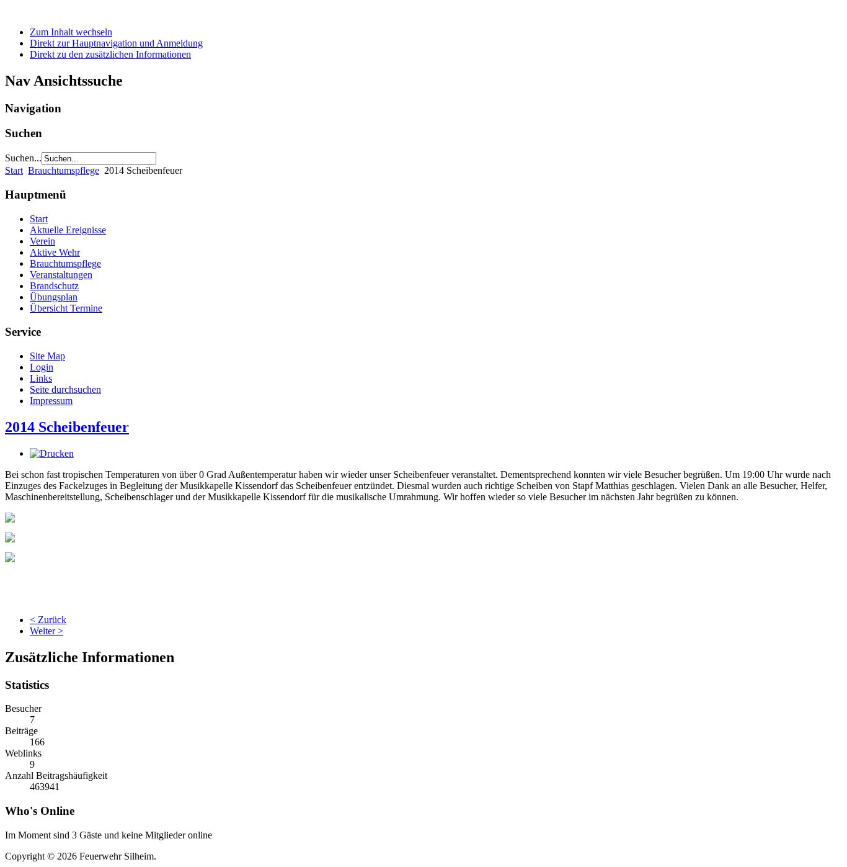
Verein (42, 241)
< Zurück (48, 619)
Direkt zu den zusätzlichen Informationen (110, 54)
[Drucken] (52, 453)
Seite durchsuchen (65, 389)
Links (41, 378)
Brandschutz (54, 286)
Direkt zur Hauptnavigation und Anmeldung (116, 43)
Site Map (47, 356)
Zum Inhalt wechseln (71, 32)
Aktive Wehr (55, 252)
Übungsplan (54, 297)
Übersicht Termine (66, 308)
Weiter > (46, 631)
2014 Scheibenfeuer (67, 427)
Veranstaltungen (61, 274)
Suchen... (23, 158)
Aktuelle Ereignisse (68, 230)
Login (41, 367)
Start (14, 170)
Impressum (51, 400)
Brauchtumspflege (63, 170)
